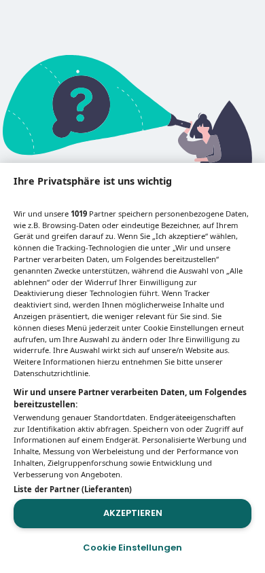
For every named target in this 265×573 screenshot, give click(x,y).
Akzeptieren (132, 512)
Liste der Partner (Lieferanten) (73, 489)
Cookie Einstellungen (132, 547)
